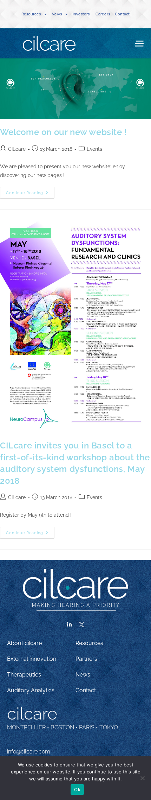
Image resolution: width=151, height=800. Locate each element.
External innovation (31, 659)
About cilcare (24, 643)
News (83, 674)
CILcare (17, 149)
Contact (122, 14)
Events (94, 149)
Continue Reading (30, 191)
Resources (89, 643)
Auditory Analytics (30, 690)
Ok (77, 789)
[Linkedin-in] (69, 625)
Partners (86, 659)
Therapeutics (24, 674)
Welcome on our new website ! (63, 132)
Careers (103, 14)
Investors (82, 14)
